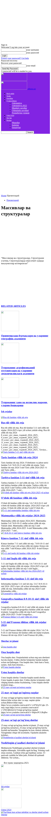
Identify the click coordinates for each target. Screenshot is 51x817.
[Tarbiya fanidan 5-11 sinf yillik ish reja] (19, 472)
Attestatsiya (17, 103)
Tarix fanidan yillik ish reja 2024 (19, 457)
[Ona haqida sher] (9, 647)
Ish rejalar (6, 411)
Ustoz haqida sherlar (12, 672)
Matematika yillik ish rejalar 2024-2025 (23, 515)
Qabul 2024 (10, 115)
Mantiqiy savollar (19, 108)
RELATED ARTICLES (13, 306)
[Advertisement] (25, 160)
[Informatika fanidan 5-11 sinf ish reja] (25, 573)
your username (32, 50)
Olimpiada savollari (20, 110)
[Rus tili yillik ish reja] (14, 417)
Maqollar (16, 122)
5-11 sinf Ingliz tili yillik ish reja (18, 558)
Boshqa (9, 120)
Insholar (15, 125)
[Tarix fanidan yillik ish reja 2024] (17, 452)
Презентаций (13, 200)
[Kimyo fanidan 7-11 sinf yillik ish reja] (21, 533)
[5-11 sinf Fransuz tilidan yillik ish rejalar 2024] (19, 617)
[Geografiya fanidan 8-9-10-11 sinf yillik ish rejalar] (14, 593)
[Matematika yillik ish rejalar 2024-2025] (20, 510)
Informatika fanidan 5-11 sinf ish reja (22, 578)
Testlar (9, 96)
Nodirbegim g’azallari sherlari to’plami (23, 742)
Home (3, 196)
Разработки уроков (20, 113)
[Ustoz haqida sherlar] (11, 667)
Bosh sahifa (10, 94)
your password (32, 53)
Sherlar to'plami (9, 641)
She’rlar (9, 118)
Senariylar (16, 127)
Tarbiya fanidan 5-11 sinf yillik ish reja (22, 477)
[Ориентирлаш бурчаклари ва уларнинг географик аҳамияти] (10, 330)
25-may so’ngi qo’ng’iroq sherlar (19, 720)
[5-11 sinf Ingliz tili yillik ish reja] (20, 553)
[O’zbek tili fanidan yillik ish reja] (25, 492)
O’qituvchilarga (12, 101)
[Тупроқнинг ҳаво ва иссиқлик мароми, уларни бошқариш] (10, 397)
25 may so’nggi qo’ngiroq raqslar (20, 692)
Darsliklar (10, 98)
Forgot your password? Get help (15, 58)
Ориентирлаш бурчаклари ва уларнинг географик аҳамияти (24, 337)
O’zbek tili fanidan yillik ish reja (19, 497)
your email (30, 66)
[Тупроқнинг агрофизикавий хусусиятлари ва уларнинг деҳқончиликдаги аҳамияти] (10, 362)
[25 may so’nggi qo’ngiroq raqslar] (16, 687)
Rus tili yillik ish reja (12, 422)
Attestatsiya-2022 (19, 105)
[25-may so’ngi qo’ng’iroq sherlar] (16, 715)
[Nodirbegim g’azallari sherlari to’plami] (18, 737)
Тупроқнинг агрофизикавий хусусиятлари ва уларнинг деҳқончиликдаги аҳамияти (18, 370)
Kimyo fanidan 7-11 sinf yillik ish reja (22, 538)
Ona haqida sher (10, 652)
